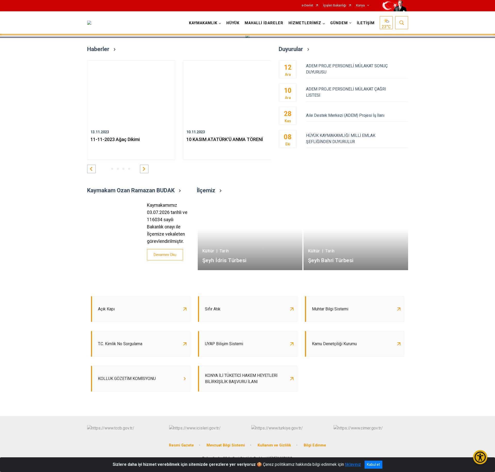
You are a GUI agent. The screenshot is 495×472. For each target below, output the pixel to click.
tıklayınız (353, 464)
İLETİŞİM (366, 23)
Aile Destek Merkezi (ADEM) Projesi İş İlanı (345, 115)
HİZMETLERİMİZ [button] (304, 23)
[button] (91, 169)
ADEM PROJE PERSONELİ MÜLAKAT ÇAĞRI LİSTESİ (346, 92)
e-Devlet (307, 5)
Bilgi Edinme (315, 445)
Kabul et (373, 464)
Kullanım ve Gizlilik (274, 445)
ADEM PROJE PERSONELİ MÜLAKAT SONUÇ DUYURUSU (347, 68)
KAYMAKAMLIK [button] (203, 23)
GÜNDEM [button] (339, 23)
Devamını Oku (165, 254)
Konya (360, 5)
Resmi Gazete (181, 445)
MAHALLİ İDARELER (264, 23)
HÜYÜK (233, 23)
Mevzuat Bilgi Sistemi (226, 445)
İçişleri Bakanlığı (334, 5)
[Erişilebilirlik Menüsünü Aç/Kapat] (480, 457)
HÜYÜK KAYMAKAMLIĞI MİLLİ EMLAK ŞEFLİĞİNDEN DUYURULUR (340, 138)
